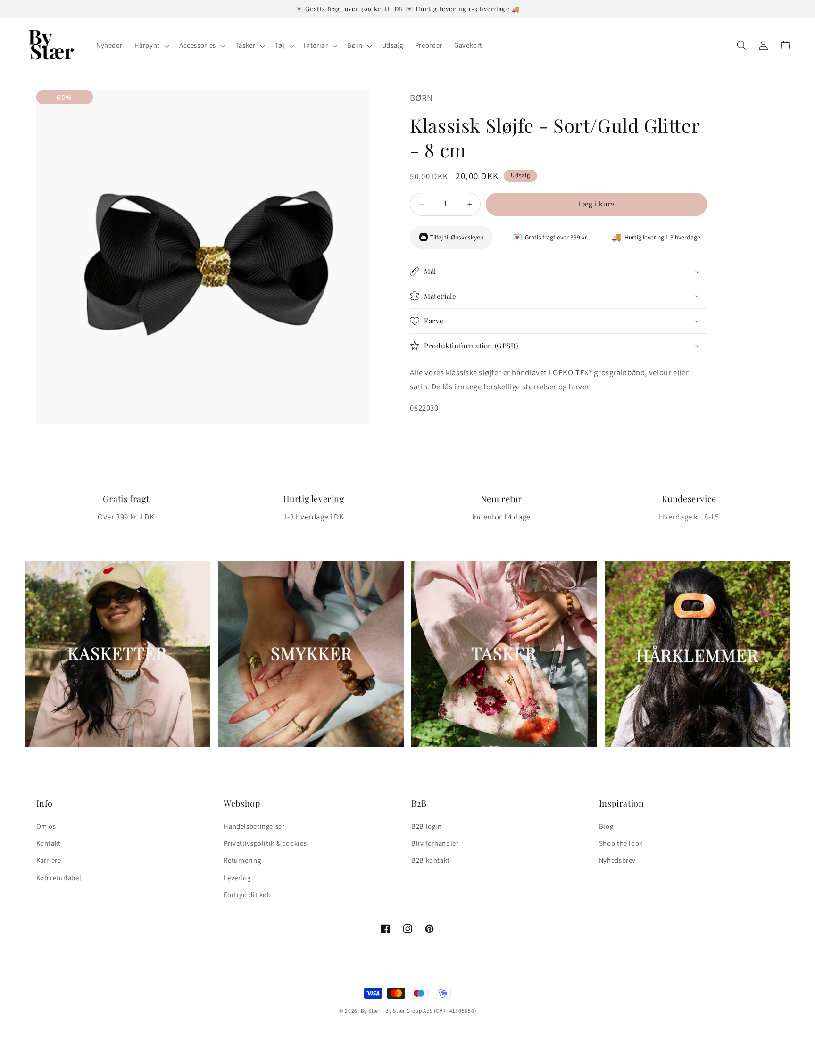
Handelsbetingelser (254, 826)
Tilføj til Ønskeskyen (456, 237)
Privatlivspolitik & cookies (265, 843)
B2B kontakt (430, 860)
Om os (46, 826)
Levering (237, 877)
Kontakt (48, 843)
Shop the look (621, 843)
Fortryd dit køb (247, 894)
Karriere (48, 860)
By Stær (371, 1010)
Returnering (242, 860)
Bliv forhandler (434, 843)
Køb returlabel (59, 877)
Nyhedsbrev (617, 860)
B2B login (426, 826)
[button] (150, 45)
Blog (606, 826)
